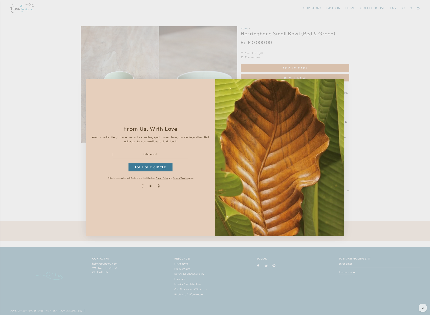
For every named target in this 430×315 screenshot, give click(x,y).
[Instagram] (150, 186)
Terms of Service (180, 178)
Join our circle (150, 167)
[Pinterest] (158, 186)
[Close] (337, 84)
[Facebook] (142, 186)
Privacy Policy (162, 178)
